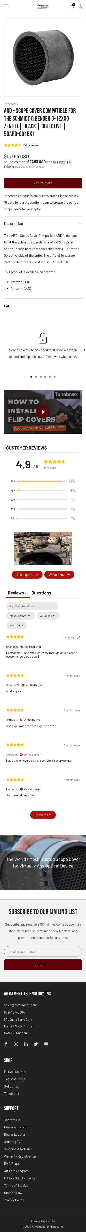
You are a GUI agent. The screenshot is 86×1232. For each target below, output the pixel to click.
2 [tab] (36, 377)
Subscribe (43, 964)
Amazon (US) (20, 282)
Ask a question (27, 574)
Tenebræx (11, 104)
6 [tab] (55, 377)
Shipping (9, 166)
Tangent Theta (14, 1079)
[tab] (43, 593)
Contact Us (12, 1120)
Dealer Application (17, 1127)
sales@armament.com (20, 1005)
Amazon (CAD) (21, 288)
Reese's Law (13, 1193)
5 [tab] (50, 377)
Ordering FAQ (13, 1142)
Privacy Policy (14, 1200)
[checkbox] (16, 625)
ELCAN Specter (15, 1072)
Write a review (59, 574)
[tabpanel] (43, 713)
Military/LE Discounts (20, 1178)
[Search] (80, 6)
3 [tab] (41, 377)
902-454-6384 (14, 1012)
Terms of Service (16, 1185)
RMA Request (14, 1164)
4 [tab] (45, 377)
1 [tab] (31, 377)
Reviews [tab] (18, 592)
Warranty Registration (20, 1156)
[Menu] (6, 6)
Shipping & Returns (18, 1149)
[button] (38, 161)
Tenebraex (11, 1093)
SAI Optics (11, 1086)
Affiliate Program (16, 1171)
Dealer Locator (14, 1134)
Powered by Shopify (43, 1221)
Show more (43, 815)
